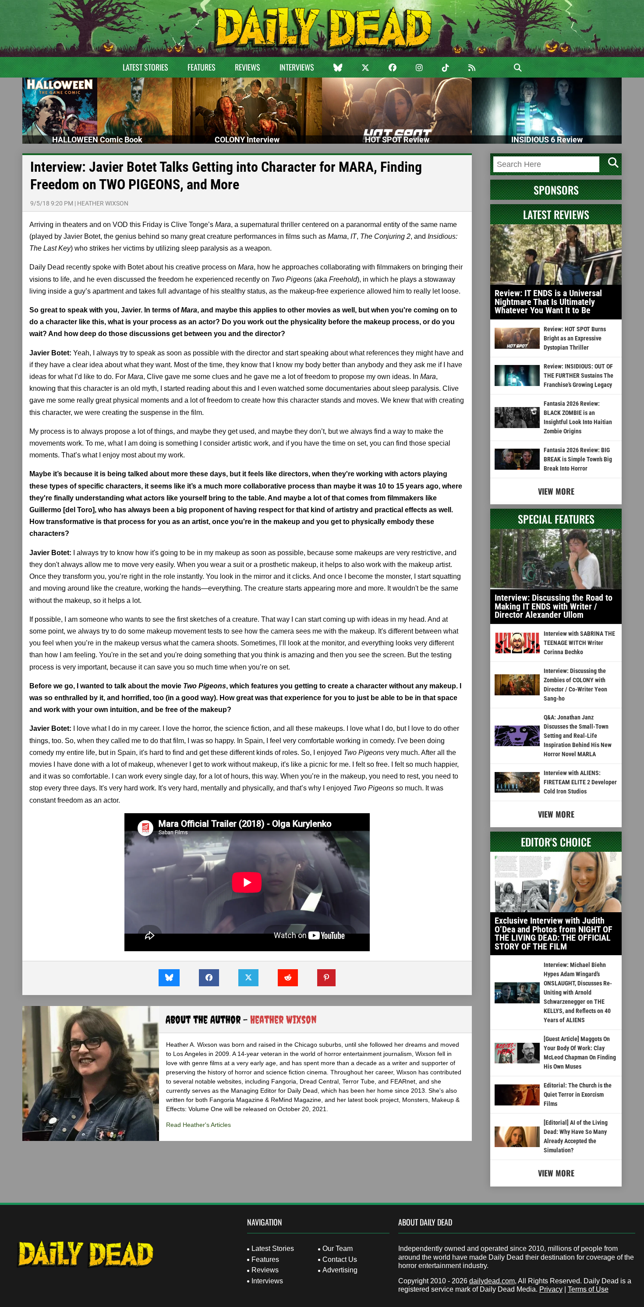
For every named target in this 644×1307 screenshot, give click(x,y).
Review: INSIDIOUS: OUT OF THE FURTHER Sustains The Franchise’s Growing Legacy (578, 375)
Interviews (297, 67)
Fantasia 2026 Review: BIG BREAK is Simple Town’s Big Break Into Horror (578, 459)
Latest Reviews (556, 214)
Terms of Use (588, 1289)
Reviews (247, 67)
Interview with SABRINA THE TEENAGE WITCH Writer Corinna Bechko (579, 642)
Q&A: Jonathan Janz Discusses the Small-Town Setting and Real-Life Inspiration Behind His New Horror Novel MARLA (578, 736)
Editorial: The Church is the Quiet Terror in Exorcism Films (578, 1094)
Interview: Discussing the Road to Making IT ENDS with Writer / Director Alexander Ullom (553, 606)
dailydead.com (492, 1281)
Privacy (551, 1289)
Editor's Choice (556, 842)
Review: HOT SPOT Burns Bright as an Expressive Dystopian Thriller (575, 338)
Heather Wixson (102, 203)
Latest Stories (145, 67)
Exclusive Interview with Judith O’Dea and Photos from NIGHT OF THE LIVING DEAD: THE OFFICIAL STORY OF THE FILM (553, 933)
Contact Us (339, 1259)
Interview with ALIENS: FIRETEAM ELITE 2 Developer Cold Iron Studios (580, 782)
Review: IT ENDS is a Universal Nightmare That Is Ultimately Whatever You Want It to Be (548, 301)
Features (202, 67)
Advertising (339, 1270)
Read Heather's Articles (198, 1124)
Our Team (337, 1248)
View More (556, 491)
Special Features (556, 519)
